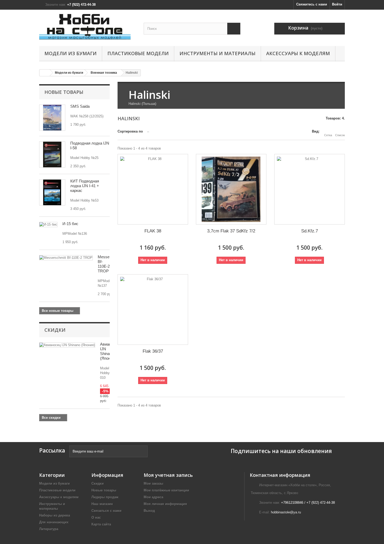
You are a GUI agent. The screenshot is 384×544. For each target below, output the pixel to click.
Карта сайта (101, 524)
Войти (337, 4)
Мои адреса (153, 497)
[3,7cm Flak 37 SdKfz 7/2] (231, 189)
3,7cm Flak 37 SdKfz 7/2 (231, 230)
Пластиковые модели (138, 53)
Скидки (55, 330)
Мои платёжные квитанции (166, 490)
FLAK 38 (152, 230)
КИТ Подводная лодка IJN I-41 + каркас (84, 186)
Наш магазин (102, 504)
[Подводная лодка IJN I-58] (52, 154)
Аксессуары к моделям (298, 53)
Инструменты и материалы (217, 53)
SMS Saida (80, 106)
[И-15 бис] (48, 224)
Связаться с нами (106, 511)
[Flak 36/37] (152, 309)
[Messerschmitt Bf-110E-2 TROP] (66, 257)
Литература (48, 529)
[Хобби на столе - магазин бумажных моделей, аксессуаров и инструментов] (87, 26)
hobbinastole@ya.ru (286, 512)
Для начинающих (53, 522)
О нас (96, 517)
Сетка (328, 135)
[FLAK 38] (152, 189)
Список (340, 135)
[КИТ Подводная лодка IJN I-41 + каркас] (52, 192)
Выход (149, 511)
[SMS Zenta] (52, 118)
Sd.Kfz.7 (309, 230)
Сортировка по (130, 131)
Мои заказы (153, 483)
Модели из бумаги (70, 53)
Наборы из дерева (54, 515)
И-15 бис (70, 223)
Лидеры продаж (104, 497)
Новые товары (63, 92)
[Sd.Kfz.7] (309, 189)
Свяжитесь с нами (311, 4)
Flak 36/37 (153, 351)
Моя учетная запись (168, 475)
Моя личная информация (165, 504)
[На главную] (45, 73)
